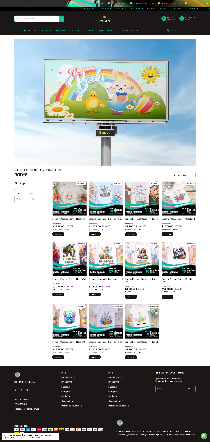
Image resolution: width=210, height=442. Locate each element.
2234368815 (20, 404)
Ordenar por (178, 171)
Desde (17, 194)
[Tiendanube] (127, 435)
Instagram (75, 31)
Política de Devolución (127, 31)
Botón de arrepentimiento (180, 431)
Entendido (36, 437)
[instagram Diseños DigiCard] (15, 390)
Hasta (31, 194)
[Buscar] (61, 19)
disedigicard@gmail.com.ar (26, 409)
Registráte (171, 20)
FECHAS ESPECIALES (28, 170)
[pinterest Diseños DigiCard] (27, 390)
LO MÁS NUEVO (30, 31)
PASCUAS (50, 170)
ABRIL (41, 170)
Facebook (60, 31)
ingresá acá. (163, 431)
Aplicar (46, 199)
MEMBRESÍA (46, 31)
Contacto (89, 31)
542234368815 (21, 399)
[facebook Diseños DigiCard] (21, 390)
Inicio (16, 31)
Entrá (169, 18)
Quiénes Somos (105, 31)
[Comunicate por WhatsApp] (204, 436)
